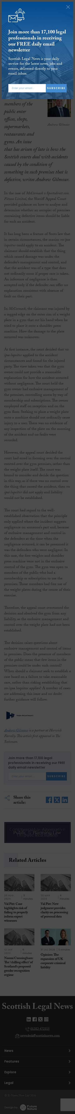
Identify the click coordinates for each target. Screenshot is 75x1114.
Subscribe (56, 88)
